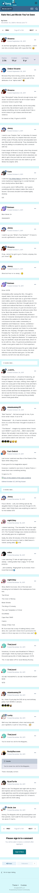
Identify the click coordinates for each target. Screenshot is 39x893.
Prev (7, 30)
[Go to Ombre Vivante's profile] (4, 70)
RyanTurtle (12, 781)
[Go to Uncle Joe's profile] (4, 809)
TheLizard (11, 644)
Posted (16, 41)
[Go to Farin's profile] (4, 173)
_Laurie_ (11, 370)
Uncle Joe (11, 807)
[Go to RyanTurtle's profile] (4, 783)
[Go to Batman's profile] (4, 209)
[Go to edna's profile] (4, 554)
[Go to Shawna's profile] (4, 40)
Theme (15, 885)
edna (9, 552)
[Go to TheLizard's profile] (4, 646)
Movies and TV (22, 22)
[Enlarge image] (33, 48)
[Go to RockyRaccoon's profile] (4, 753)
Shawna (10, 39)
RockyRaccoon (13, 751)
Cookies (24, 885)
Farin (5, 20)
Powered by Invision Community (19, 890)
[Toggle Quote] (5, 761)
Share (10, 863)
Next (32, 30)
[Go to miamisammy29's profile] (4, 408)
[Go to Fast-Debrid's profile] (4, 452)
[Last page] (36, 30)
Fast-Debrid (12, 451)
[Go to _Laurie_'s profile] (4, 371)
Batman (10, 207)
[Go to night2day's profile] (4, 521)
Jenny (10, 128)
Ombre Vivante (13, 69)
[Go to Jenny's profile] (4, 129)
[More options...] (35, 40)
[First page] (2, 30)
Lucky (10, 715)
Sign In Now (19, 852)
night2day (11, 520)
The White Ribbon (15, 179)
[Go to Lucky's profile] (4, 717)
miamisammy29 (14, 407)
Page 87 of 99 (19, 30)
